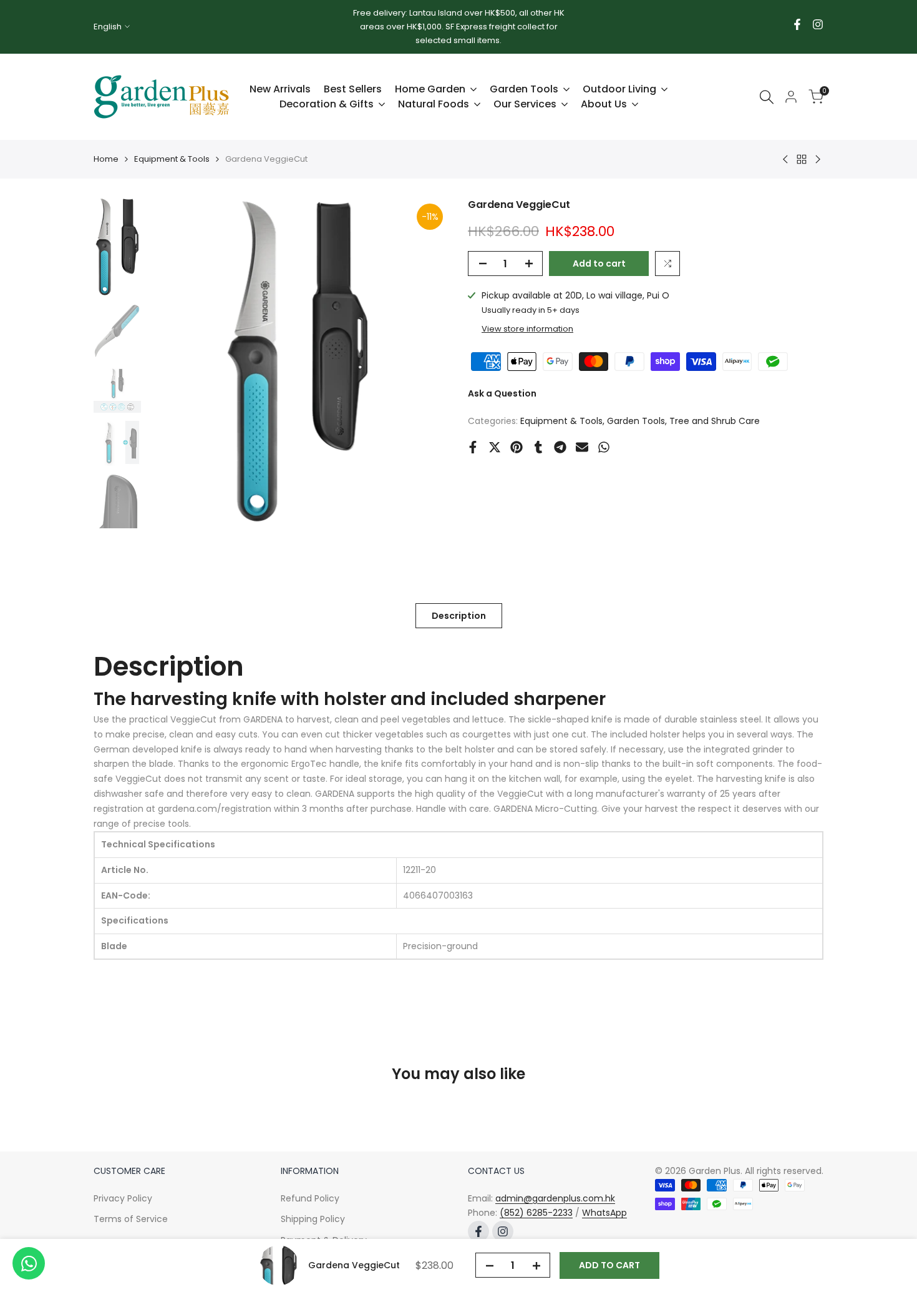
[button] (667, 263)
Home (106, 159)
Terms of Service (131, 1219)
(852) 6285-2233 (536, 1212)
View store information (527, 329)
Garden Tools (636, 421)
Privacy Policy (123, 1198)
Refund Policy (310, 1198)
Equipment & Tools (172, 159)
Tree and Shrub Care (714, 421)
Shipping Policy (313, 1219)
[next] (424, 362)
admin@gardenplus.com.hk (555, 1198)
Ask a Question (502, 393)
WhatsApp (604, 1212)
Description (459, 615)
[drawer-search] (767, 97)
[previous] (172, 362)
